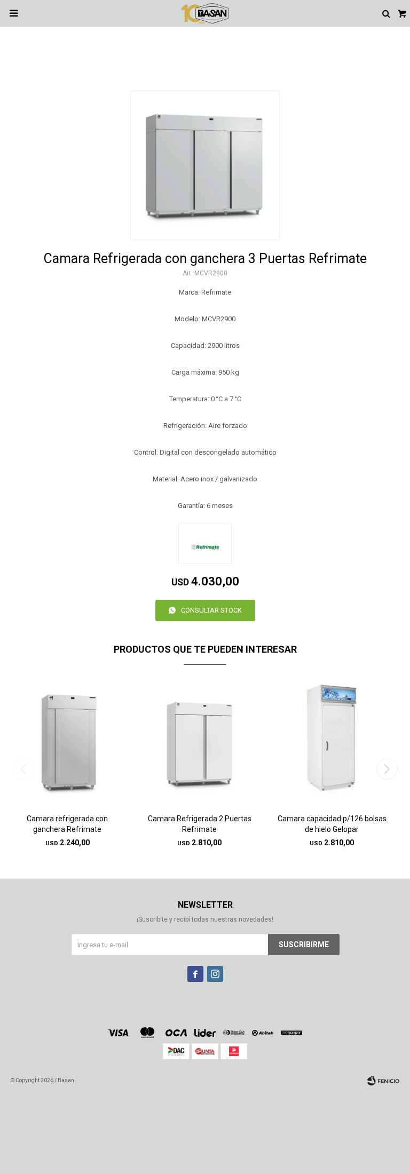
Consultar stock (211, 610)
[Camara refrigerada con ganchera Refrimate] (67, 743)
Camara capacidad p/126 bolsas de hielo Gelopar (332, 824)
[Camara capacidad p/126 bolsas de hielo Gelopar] (332, 743)
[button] (387, 769)
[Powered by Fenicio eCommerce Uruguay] (383, 1081)
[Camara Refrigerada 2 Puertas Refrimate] (200, 743)
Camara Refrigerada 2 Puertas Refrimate (199, 824)
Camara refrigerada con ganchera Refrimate (67, 824)
